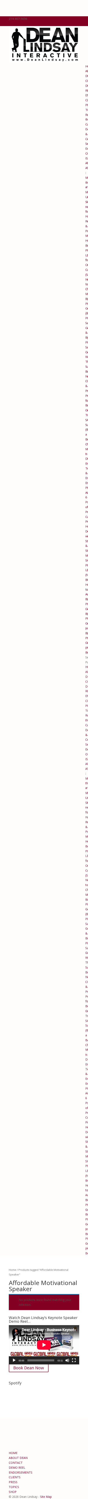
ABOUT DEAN (18, 1458)
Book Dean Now (28, 1368)
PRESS (13, 1482)
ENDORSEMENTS (20, 1472)
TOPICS (14, 1487)
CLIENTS (14, 1477)
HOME (13, 1453)
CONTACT (16, 1463)
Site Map (46, 1497)
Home (12, 1270)
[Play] (14, 1360)
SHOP (13, 1492)
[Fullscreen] (74, 1360)
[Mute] (67, 1360)
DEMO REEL (17, 1467)
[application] (44, 1345)
